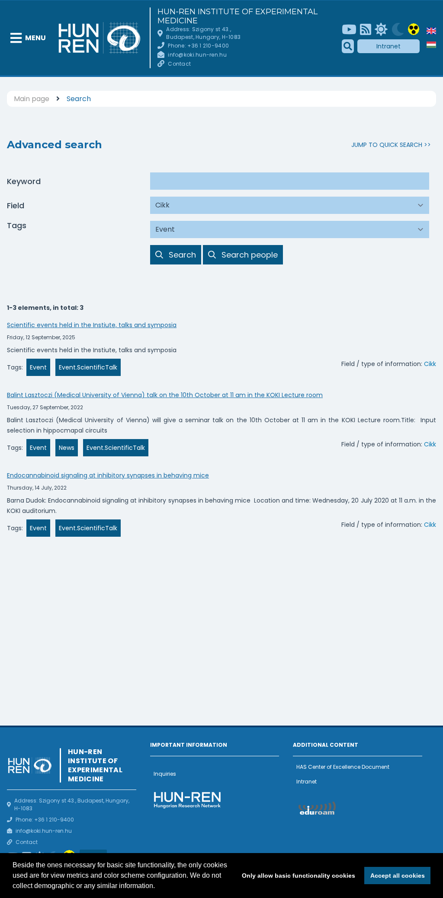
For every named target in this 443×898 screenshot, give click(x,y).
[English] (431, 31)
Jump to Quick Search (386, 144)
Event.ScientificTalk (88, 367)
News (66, 447)
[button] (158, 886)
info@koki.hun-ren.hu (197, 54)
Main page (31, 98)
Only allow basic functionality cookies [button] (298, 875)
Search (79, 98)
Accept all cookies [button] (397, 875)
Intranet (388, 46)
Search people (249, 254)
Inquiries (165, 773)
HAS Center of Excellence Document (342, 767)
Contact (179, 63)
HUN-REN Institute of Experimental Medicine (237, 16)
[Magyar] (431, 44)
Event (38, 367)
